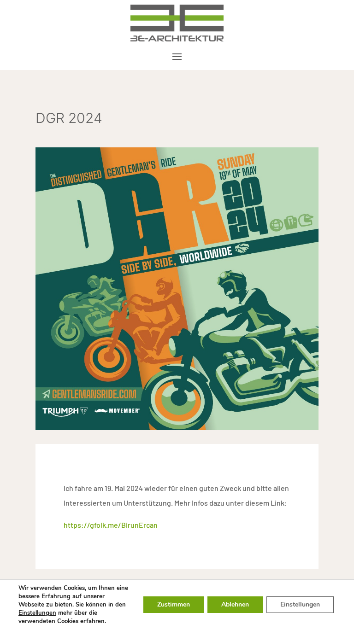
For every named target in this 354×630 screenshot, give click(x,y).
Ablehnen (235, 604)
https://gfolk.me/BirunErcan (111, 524)
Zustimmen (173, 604)
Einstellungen (37, 613)
